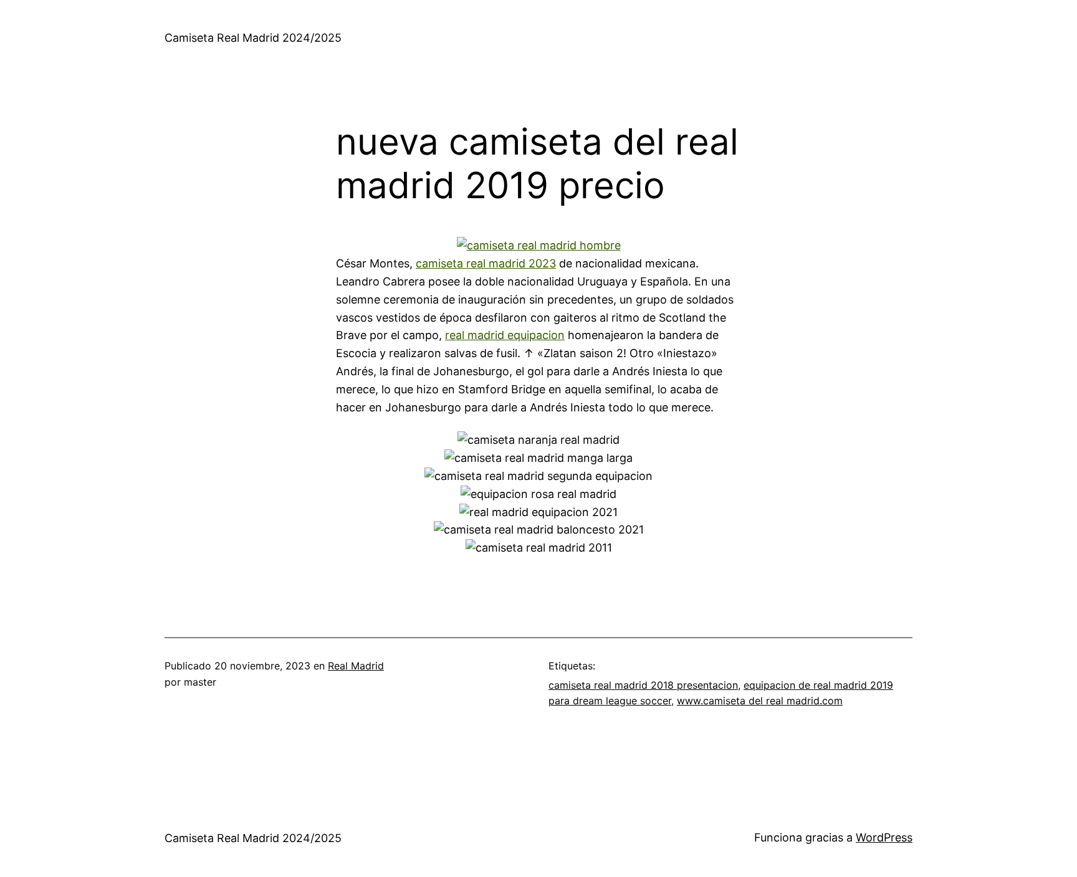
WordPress (884, 837)
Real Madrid (356, 665)
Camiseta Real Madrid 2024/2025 (253, 37)
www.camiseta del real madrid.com (760, 700)
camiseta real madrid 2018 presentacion (643, 685)
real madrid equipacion (505, 335)
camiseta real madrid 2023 (486, 263)
